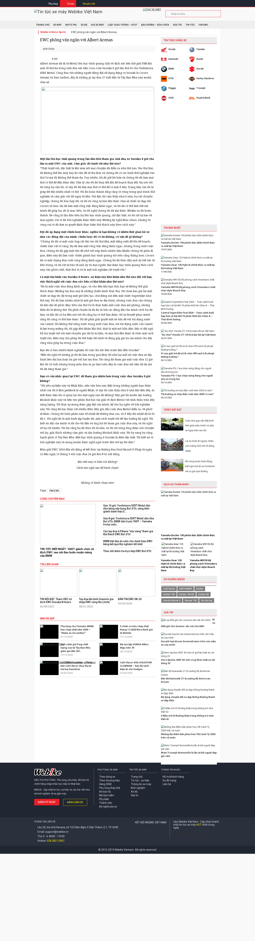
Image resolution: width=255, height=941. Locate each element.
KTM (170, 78)
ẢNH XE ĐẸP (47, 618)
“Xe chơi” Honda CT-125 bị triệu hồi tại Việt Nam (188, 334)
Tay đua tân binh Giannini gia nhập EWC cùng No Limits (96, 601)
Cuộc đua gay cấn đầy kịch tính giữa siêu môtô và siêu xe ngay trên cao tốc (199, 425)
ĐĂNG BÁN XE (75, 802)
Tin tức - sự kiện (140, 780)
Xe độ (134, 791)
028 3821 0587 (55, 840)
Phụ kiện (104, 799)
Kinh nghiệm (138, 787)
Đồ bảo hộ (105, 791)
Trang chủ (137, 776)
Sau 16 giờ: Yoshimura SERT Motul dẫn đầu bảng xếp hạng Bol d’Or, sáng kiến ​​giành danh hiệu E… (126, 508)
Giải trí (177, 25)
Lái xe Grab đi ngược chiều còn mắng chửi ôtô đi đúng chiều (199, 446)
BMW (171, 68)
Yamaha (200, 49)
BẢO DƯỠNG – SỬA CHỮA (155, 25)
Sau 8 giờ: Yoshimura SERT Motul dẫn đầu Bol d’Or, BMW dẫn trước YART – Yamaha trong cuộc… (128, 521)
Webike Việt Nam (190, 833)
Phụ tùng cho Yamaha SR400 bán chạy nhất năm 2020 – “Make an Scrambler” (77, 629)
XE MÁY (57, 25)
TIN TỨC (190, 25)
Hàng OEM (105, 784)
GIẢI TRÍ (168, 612)
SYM (170, 98)
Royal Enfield (203, 98)
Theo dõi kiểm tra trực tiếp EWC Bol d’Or (127, 551)
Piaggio (172, 88)
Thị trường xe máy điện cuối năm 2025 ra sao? (187, 394)
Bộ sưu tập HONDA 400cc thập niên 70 (134, 646)
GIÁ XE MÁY (97, 25)
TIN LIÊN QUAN (49, 564)
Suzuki (200, 68)
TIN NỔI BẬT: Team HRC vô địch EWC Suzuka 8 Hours (56, 601)
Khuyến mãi (89, 3)
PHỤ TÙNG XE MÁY (108, 769)
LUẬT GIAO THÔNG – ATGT (122, 25)
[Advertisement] (189, 166)
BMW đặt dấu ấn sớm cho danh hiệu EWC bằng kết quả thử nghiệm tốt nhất (127, 543)
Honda (171, 49)
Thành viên (105, 802)
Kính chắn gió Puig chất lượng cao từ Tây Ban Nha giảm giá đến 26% (75, 647)
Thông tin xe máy (141, 784)
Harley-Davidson (205, 78)
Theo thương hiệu (109, 780)
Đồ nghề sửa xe (108, 806)
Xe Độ (84, 25)
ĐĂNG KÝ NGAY (47, 802)
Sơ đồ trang (169, 780)
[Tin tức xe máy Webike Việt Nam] (68, 11)
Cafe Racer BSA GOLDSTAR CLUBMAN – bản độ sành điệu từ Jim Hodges (136, 666)
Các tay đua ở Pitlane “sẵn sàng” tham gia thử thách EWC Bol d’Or (128, 533)
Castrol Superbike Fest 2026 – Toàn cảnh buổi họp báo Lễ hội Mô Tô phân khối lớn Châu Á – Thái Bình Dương (187, 316)
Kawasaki (173, 59)
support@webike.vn (57, 831)
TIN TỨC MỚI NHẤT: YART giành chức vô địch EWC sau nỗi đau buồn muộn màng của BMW (67, 552)
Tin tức (70, 3)
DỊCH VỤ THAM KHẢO (176, 484)
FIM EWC (203, 25)
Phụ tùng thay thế (109, 787)
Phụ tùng (53, 3)
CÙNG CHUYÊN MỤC (52, 498)
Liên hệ (167, 784)
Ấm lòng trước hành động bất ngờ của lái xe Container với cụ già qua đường (200, 466)
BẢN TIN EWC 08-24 (130, 599)
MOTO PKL (71, 25)
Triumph (200, 88)
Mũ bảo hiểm (106, 795)
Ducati (199, 59)
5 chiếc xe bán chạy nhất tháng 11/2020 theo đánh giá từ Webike (136, 629)
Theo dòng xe (107, 776)
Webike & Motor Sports (53, 32)
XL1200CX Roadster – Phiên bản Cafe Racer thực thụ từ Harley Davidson (76, 666)
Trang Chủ (42, 25)
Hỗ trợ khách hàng (173, 776)
